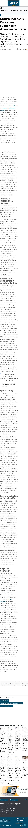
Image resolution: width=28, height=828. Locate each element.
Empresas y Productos (6, 706)
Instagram (12, 808)
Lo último (7, 10)
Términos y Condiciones (5, 825)
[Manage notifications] (25, 825)
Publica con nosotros (19, 819)
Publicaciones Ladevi (18, 804)
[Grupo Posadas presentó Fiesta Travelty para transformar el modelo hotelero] (18, 761)
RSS (21, 826)
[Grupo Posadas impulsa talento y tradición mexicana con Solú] (10, 735)
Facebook (12, 806)
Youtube (12, 813)
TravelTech (7, 803)
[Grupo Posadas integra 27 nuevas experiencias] (25, 734)
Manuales (15, 10)
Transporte (7, 806)
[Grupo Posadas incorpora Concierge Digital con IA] (18, 734)
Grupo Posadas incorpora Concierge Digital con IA (18, 746)
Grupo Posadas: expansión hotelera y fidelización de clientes (3, 746)
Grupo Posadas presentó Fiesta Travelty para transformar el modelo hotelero (19, 774)
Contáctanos (19, 823)
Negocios (21, 10)
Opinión (7, 813)
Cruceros (7, 810)
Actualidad (2, 803)
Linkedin (12, 810)
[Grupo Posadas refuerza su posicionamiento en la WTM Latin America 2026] (25, 757)
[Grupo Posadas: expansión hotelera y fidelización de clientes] (3, 733)
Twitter (11, 803)
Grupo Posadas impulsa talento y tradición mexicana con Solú (11, 749)
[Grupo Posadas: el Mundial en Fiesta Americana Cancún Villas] (3, 762)
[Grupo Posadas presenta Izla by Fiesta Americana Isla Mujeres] (10, 763)
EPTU (11, 10)
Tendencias (7, 808)
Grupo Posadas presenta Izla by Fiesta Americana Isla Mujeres (11, 778)
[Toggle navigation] (3, 8)
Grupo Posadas (4, 700)
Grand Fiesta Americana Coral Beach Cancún (9, 108)
